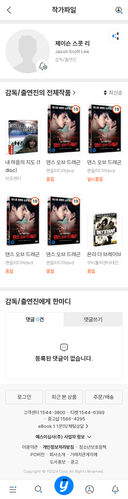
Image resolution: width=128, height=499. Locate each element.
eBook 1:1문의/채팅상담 (61, 426)
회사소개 (57, 454)
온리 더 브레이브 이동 (105, 247)
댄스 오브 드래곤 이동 (64, 146)
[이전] (8, 10)
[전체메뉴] (13, 489)
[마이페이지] (90, 489)
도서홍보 (57, 462)
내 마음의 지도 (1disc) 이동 (23, 155)
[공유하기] (115, 36)
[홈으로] (64, 489)
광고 (74, 462)
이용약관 (30, 447)
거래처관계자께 (83, 454)
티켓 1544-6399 (87, 412)
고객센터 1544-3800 (44, 412)
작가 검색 (119, 11)
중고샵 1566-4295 (66, 418)
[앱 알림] (115, 489)
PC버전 (37, 454)
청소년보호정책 (92, 447)
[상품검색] (38, 489)
